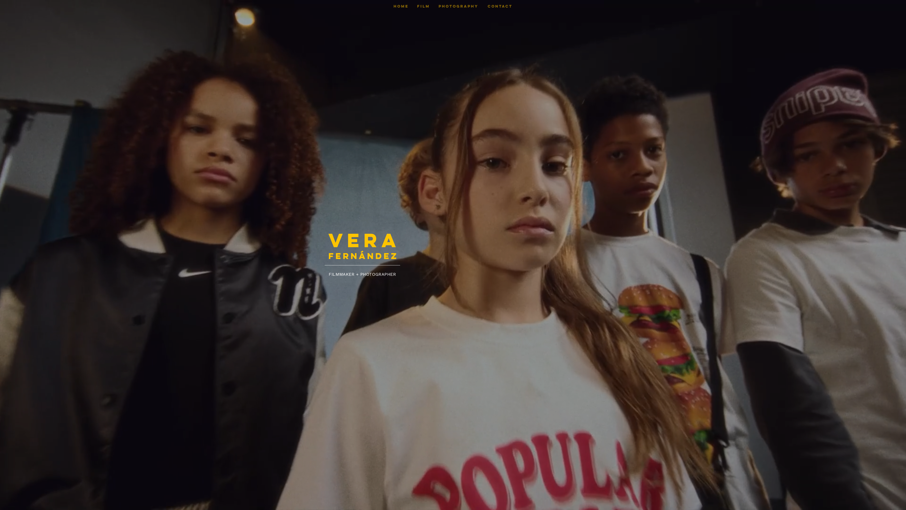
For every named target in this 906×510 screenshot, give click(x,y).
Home (401, 6)
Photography (458, 6)
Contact (500, 6)
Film (423, 6)
